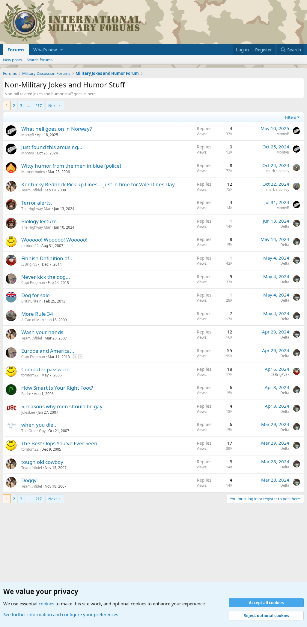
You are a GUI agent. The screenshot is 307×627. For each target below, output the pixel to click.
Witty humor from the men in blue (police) (71, 165)
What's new (45, 50)
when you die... (39, 424)
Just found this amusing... (51, 147)
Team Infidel (31, 190)
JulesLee (28, 412)
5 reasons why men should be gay (62, 406)
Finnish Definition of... (47, 258)
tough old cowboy (42, 461)
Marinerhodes (33, 171)
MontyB (27, 134)
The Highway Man (36, 208)
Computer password (45, 369)
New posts (12, 59)
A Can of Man (32, 319)
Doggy (29, 480)
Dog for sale (35, 295)
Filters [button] (290, 117)
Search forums (39, 59)
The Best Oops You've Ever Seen (59, 443)
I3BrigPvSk (30, 264)
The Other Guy (33, 430)
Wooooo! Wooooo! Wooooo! (54, 239)
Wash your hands (42, 332)
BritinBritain (31, 301)
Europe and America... (47, 350)
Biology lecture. (39, 221)
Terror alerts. (36, 202)
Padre (26, 393)
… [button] (28, 105)
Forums (15, 50)
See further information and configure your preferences (60, 614)
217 (38, 105)
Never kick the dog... (45, 276)
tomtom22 (30, 245)
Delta (284, 226)
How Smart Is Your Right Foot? (57, 387)
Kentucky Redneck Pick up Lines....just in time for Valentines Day (98, 184)
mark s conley (277, 170)
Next (52, 105)
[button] (62, 49)
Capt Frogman (33, 282)
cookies (46, 604)
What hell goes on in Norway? (56, 128)
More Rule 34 (37, 313)
